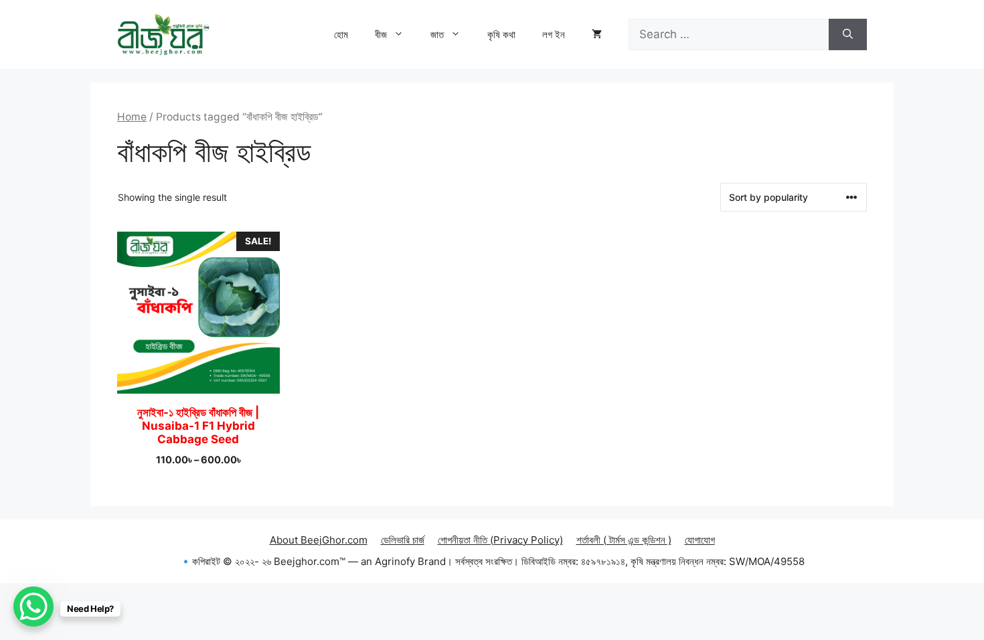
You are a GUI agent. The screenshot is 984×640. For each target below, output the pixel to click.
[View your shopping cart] (596, 35)
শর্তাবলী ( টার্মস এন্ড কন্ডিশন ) (623, 540)
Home (132, 116)
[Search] (848, 35)
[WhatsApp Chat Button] (33, 606)
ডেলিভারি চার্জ (402, 540)
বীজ (381, 34)
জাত (437, 34)
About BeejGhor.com (318, 540)
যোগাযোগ (700, 540)
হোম (341, 34)
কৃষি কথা (501, 34)
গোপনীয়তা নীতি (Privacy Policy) (500, 540)
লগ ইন (553, 34)
